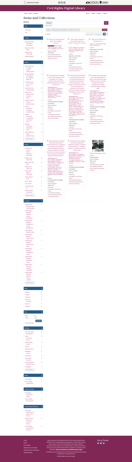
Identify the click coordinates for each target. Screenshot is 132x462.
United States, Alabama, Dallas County (29, 236)
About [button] (105, 13)
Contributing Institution (31, 406)
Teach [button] (87, 13)
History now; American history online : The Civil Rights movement (55, 47)
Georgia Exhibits (28, 452)
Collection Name (29, 389)
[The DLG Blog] (62, 2)
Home (26, 13)
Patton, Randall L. (29, 56)
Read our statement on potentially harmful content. (69, 449)
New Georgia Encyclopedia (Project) (29, 428)
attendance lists (29, 349)
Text (26, 32)
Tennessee (27, 297)
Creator (26, 38)
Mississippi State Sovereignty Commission (29, 43)
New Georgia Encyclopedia (97, 164)
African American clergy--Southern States (29, 133)
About (25, 442)
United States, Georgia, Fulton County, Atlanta (29, 206)
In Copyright (28, 379)
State (26, 288)
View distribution (29, 323)
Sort (89, 34)
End (35, 315)
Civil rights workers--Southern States (29, 83)
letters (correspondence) (28, 337)
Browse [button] (35, 13)
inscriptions (28, 355)
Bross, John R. (28, 181)
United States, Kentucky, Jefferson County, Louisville (28, 276)
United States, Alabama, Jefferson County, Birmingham (28, 214)
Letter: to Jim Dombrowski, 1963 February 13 (98, 44)
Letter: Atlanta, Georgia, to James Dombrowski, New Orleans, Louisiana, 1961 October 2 (77, 50)
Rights (26, 375)
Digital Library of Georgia (30, 447)
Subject (26, 62)
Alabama (27, 292)
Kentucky (27, 303)
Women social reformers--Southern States (29, 102)
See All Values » (30, 138)
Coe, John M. (28, 183)
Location (27, 201)
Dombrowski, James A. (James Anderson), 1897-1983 (28, 151)
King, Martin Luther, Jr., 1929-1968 (28, 172)
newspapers (28, 366)
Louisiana (27, 306)
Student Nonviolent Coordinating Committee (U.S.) (29, 118)
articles (27, 346)
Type (25, 26)
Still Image (27, 30)
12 (98, 34)
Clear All (105, 29)
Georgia (27, 294)
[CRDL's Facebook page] (59, 2)
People (26, 144)
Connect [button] (98, 13)
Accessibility (27, 445)
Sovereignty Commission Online (29, 394)
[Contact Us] (64, 2)
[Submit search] (106, 23)
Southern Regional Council (97, 153)
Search (30, 13)
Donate (93, 13)
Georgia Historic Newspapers (31, 450)
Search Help (48, 25)
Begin (26, 315)
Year (25, 312)
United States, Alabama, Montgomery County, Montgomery (29, 224)
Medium (26, 328)
